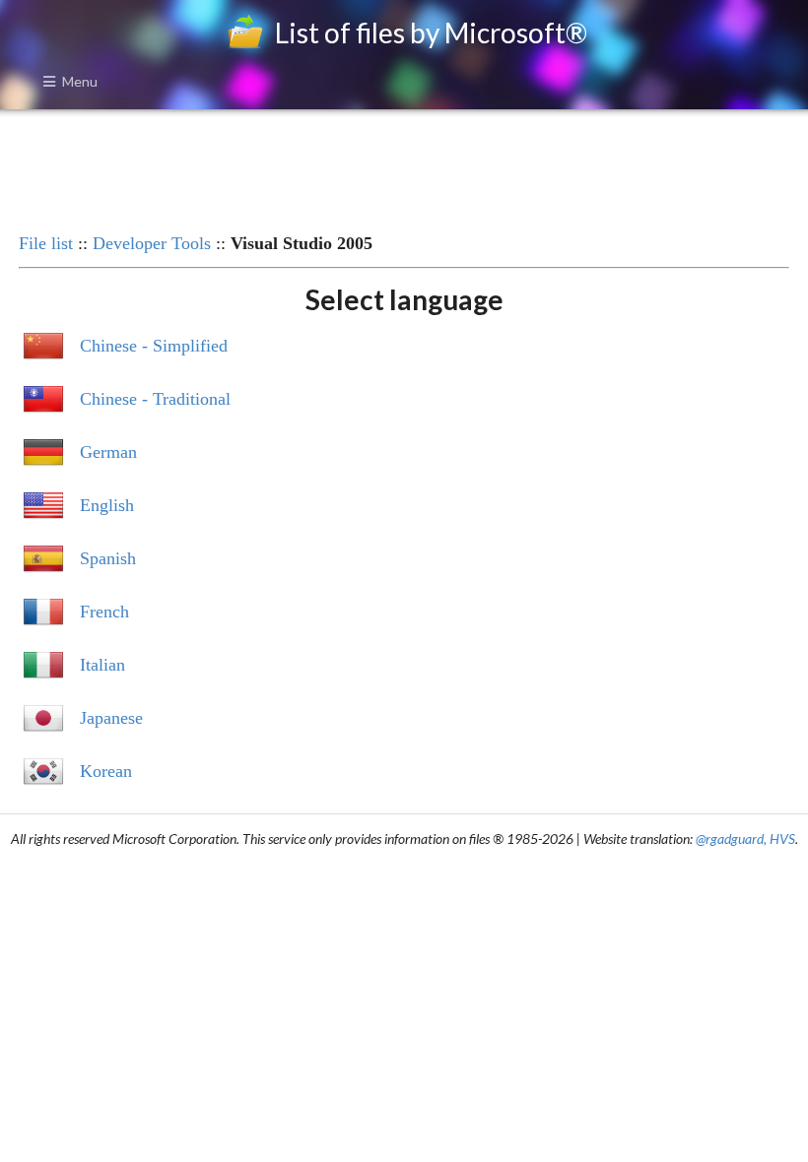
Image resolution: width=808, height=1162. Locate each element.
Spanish (108, 558)
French (104, 611)
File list (46, 243)
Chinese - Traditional (155, 399)
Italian (102, 665)
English (107, 505)
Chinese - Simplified (154, 345)
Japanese (111, 718)
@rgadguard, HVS (745, 838)
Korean (106, 771)
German (108, 452)
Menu (80, 81)
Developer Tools (152, 243)
